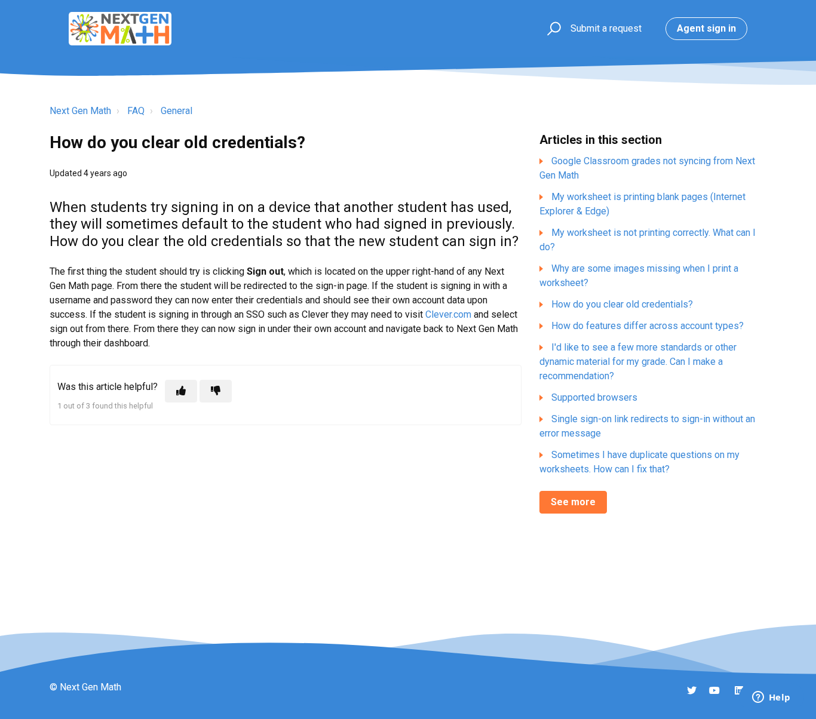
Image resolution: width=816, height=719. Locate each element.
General (176, 110)
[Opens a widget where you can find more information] (771, 698)
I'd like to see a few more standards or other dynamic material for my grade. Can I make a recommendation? (638, 362)
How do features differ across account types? (647, 325)
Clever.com (448, 314)
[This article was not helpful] (216, 391)
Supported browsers (594, 397)
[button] (552, 29)
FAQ (136, 110)
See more (573, 502)
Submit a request (606, 28)
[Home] (120, 28)
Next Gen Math (80, 110)
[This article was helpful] (181, 391)
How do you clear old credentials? (622, 304)
